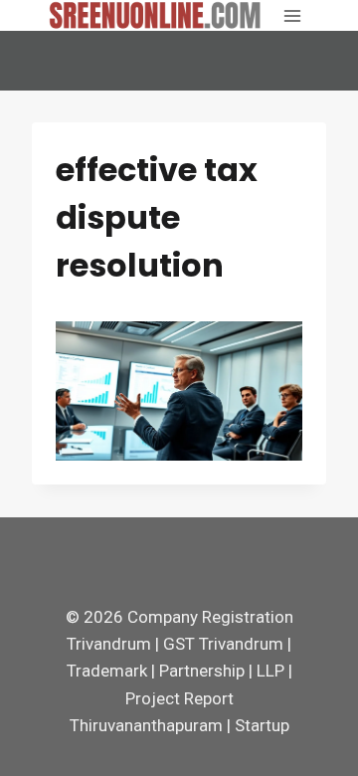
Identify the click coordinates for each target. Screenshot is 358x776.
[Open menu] (291, 15)
